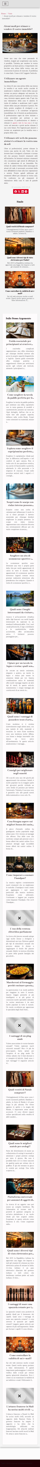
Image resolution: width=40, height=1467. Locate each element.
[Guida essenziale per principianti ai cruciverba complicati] (20, 330)
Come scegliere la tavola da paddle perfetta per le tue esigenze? (20, 397)
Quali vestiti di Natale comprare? (20, 226)
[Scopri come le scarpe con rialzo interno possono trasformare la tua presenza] (20, 491)
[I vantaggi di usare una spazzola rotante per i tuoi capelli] (20, 1293)
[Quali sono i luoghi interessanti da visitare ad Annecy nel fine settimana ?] (20, 598)
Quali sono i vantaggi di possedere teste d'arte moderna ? (20, 719)
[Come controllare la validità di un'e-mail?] (20, 279)
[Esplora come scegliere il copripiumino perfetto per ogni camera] (20, 437)
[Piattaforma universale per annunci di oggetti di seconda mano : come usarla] (20, 1186)
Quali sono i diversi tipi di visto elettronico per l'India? (20, 1253)
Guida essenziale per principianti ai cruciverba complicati (20, 344)
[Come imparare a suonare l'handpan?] (20, 864)
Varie (10, 13)
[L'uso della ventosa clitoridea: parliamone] (20, 918)
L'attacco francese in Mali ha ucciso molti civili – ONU (20, 1409)
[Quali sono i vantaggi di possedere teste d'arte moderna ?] (20, 705)
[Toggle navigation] (5, 4)
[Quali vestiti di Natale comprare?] (20, 215)
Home (3, 13)
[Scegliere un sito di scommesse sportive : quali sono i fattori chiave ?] (20, 544)
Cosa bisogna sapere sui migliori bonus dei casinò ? (20, 824)
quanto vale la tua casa (22, 123)
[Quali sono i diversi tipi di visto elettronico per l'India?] (20, 246)
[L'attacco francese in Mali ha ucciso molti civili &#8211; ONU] (20, 1395)
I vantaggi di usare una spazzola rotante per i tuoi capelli (20, 1307)
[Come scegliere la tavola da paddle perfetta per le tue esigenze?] (20, 384)
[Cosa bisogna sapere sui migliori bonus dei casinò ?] (20, 810)
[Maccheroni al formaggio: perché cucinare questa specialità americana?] (20, 971)
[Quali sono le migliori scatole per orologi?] (20, 1132)
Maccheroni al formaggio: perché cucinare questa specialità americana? (20, 985)
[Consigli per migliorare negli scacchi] (20, 759)
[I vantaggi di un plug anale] (20, 1025)
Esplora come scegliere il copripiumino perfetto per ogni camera (20, 451)
